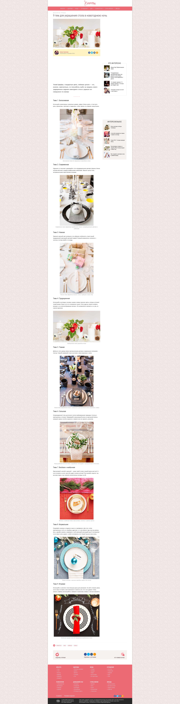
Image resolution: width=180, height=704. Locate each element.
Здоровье (70, 8)
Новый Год (58, 645)
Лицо (58, 669)
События (110, 689)
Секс (109, 676)
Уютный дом (77, 689)
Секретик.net (71, 699)
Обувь (92, 672)
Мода (76, 8)
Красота (62, 8)
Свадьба (110, 672)
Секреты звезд (111, 687)
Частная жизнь (111, 684)
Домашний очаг (56, 12)
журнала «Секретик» (84, 701)
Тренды (92, 669)
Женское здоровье (78, 669)
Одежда (93, 671)
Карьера (59, 687)
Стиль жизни (109, 8)
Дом (91, 8)
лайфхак (70, 645)
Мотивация (59, 685)
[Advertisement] (76, 70)
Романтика (110, 671)
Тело (58, 671)
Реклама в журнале (69, 696)
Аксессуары (94, 674)
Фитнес (76, 672)
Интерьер (63, 12)
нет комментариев (119, 657)
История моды (94, 676)
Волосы (59, 672)
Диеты (75, 671)
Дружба (59, 689)
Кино (92, 685)
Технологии (93, 691)
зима (64, 645)
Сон (75, 676)
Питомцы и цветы (78, 691)
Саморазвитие (60, 684)
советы (75, 645)
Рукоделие (76, 685)
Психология (99, 8)
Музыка (92, 684)
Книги (92, 687)
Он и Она (110, 669)
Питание (76, 674)
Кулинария (76, 687)
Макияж (59, 674)
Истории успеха (111, 685)
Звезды (118, 8)
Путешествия (94, 689)
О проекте (59, 696)
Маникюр (59, 676)
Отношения (84, 8)
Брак (109, 674)
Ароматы (59, 678)
